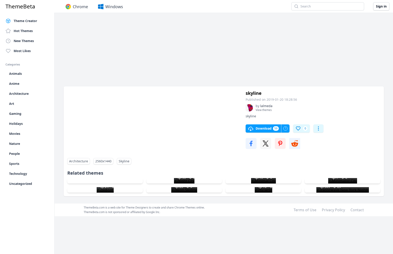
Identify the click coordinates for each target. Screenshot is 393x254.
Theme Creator (25, 21)
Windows (114, 6)
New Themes (24, 41)
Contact (357, 209)
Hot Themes (23, 31)
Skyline (124, 161)
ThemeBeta (20, 6)
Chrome (80, 6)
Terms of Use (305, 209)
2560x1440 (103, 161)
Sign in (381, 6)
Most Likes (22, 51)
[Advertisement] (200, 52)
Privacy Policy (333, 209)
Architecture (78, 161)
